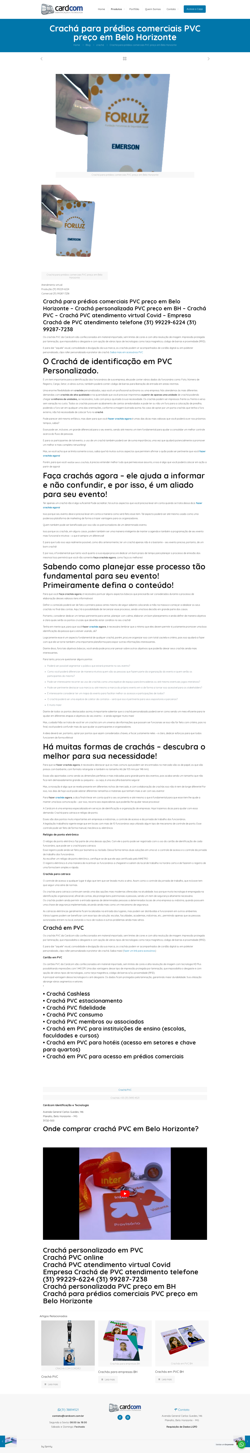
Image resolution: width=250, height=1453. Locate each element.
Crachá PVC (125, 1089)
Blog (88, 45)
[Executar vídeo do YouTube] (125, 1193)
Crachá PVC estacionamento (84, 1000)
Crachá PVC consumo (74, 1014)
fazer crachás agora (120, 418)
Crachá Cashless (68, 993)
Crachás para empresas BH (117, 1372)
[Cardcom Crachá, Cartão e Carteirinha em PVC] (62, 9)
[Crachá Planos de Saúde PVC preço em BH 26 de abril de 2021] (8, 1441)
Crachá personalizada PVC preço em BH (109, 1286)
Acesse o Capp (195, 9)
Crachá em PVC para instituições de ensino (103, 1028)
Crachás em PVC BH (169, 1372)
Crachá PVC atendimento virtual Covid (107, 1264)
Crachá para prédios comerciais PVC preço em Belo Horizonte (120, 1297)
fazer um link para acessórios (139, 950)
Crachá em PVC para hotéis (83, 1042)
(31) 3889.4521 (69, 1410)
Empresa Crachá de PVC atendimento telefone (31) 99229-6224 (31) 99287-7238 (120, 1275)
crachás (93, 626)
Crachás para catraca (56, 874)
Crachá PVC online (73, 1257)
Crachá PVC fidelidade (76, 1007)
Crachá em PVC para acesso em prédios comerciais (115, 1056)
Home (76, 45)
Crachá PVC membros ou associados (95, 1021)
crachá (100, 45)
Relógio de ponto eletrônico (61, 834)
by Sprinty (46, 1446)
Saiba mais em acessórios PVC (126, 352)
